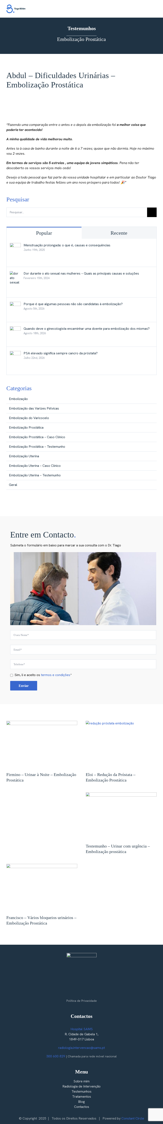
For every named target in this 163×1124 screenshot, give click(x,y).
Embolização (18, 399)
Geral (13, 485)
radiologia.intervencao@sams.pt (81, 1047)
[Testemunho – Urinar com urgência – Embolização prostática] (121, 816)
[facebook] (73, 991)
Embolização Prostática (26, 427)
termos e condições (55, 675)
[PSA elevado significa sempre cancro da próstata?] (15, 353)
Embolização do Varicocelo (29, 418)
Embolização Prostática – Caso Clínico (37, 437)
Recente (119, 233)
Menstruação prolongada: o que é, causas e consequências (67, 245)
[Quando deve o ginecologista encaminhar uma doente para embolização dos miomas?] (15, 329)
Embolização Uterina (24, 456)
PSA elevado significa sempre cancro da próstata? (61, 353)
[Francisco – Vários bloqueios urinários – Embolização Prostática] (41, 887)
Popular (44, 233)
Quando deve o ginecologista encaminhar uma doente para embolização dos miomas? (87, 328)
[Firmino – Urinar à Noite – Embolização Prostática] (41, 744)
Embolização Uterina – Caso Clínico (35, 465)
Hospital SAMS (81, 1029)
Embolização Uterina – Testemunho (35, 475)
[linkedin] (90, 991)
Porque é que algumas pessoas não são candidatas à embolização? (73, 304)
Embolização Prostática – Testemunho (37, 446)
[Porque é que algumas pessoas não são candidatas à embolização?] (15, 304)
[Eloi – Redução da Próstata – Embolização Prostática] (121, 744)
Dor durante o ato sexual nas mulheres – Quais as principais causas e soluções (81, 273)
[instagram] (81, 991)
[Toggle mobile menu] (155, 9)
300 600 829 (55, 1056)
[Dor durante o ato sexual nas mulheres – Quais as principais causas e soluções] (15, 273)
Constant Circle (132, 1118)
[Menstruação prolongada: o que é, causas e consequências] (15, 245)
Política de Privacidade (81, 1001)
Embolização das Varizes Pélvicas (34, 408)
